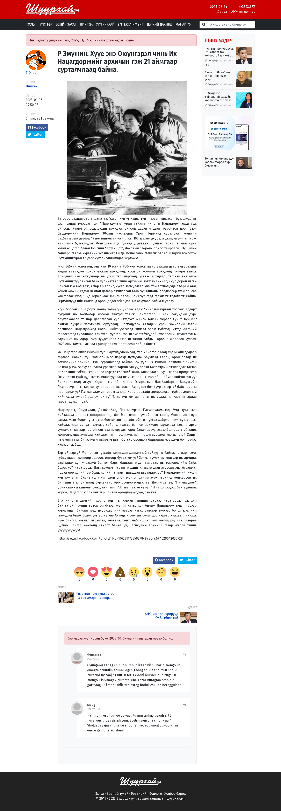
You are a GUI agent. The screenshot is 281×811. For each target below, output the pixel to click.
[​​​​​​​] (140, 781)
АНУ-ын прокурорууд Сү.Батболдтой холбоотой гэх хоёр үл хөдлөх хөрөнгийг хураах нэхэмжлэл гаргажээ (219, 57)
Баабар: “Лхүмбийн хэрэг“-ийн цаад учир (217, 76)
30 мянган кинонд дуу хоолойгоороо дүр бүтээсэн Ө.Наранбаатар (219, 164)
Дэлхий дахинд (159, 24)
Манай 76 (183, 24)
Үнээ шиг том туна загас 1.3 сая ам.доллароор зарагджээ (95, 597)
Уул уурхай (105, 24)
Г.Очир (31, 73)
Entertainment (131, 24)
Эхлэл (32, 24)
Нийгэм (86, 24)
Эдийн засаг (66, 24)
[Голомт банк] (228, 133)
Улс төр (46, 24)
